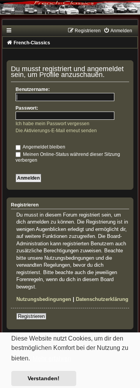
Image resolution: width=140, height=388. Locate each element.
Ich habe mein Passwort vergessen (52, 123)
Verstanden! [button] (44, 378)
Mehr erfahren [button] (52, 358)
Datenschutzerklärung (102, 299)
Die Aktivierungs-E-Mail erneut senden (56, 130)
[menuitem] (117, 30)
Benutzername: (33, 89)
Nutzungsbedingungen (43, 299)
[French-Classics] (70, 12)
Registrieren (31, 316)
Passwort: (27, 108)
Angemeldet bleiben (43, 147)
